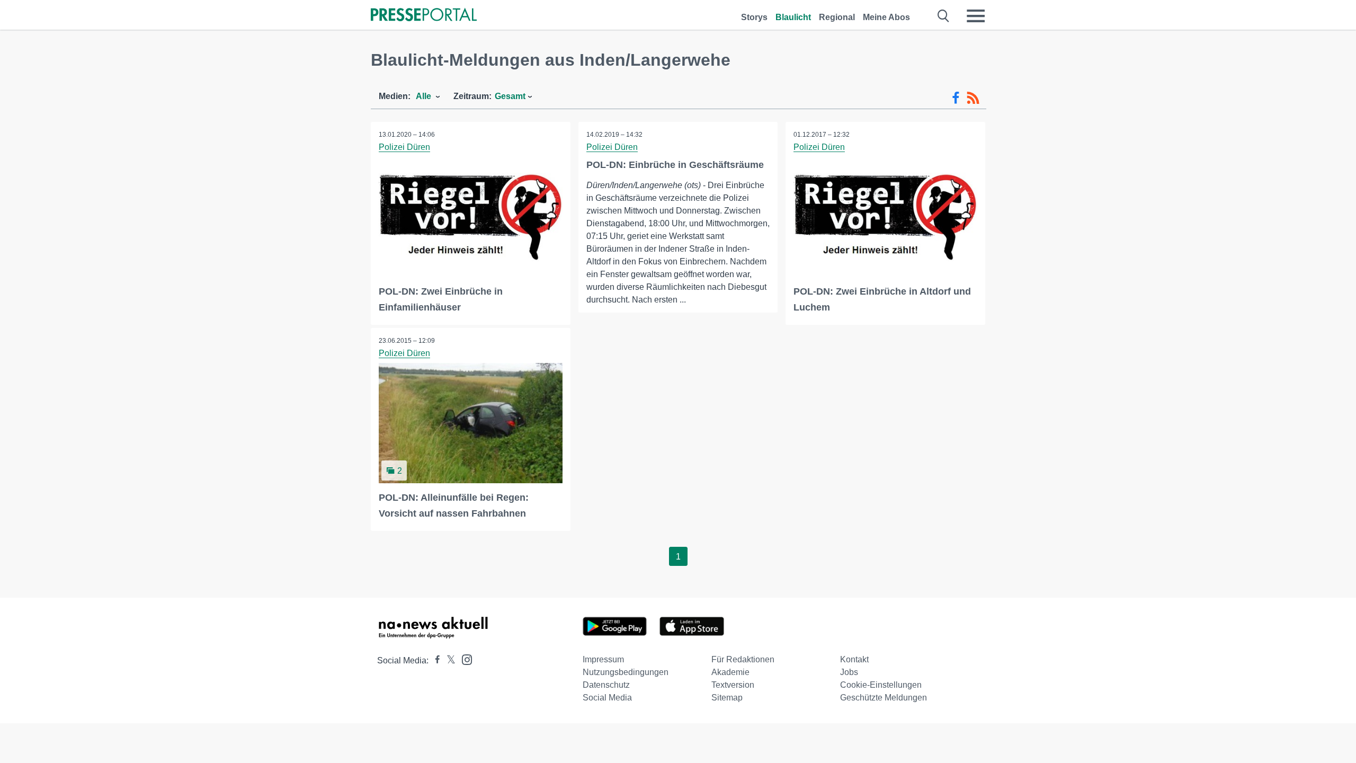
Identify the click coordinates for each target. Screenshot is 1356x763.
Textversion (732, 684)
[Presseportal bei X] (448, 660)
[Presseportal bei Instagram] (464, 658)
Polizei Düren (404, 147)
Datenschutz (606, 684)
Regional (837, 17)
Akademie (730, 672)
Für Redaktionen (742, 659)
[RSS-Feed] (973, 98)
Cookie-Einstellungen (881, 684)
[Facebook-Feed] (956, 98)
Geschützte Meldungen (883, 697)
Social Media (607, 697)
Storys (754, 17)
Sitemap (727, 697)
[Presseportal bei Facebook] (434, 660)
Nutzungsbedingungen (625, 672)
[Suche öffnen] (943, 15)
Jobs (849, 672)
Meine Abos (886, 17)
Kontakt (854, 659)
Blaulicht (793, 17)
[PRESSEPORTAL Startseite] (424, 15)
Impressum (603, 659)
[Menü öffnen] (975, 15)
